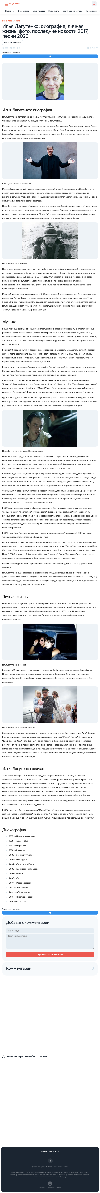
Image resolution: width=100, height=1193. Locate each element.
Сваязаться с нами (50, 1151)
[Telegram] (50, 1160)
